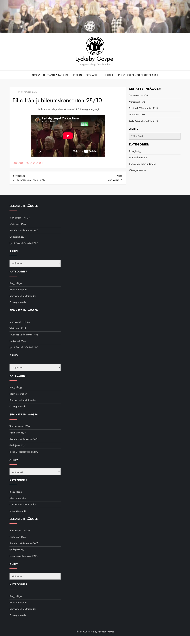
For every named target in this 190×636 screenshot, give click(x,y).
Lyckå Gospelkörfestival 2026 (138, 74)
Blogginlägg (135, 151)
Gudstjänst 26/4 (137, 114)
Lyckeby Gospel (95, 58)
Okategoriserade (137, 170)
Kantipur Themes (106, 631)
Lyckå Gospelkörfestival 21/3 (143, 121)
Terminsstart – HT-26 (139, 95)
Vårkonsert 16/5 (137, 101)
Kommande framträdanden (50, 74)
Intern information (86, 74)
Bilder (109, 74)
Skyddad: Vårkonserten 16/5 (143, 108)
